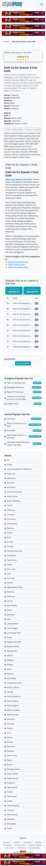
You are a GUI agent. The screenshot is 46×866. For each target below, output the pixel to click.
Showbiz (37, 129)
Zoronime (10, 848)
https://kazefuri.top (16, 264)
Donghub (7, 845)
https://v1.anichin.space (18, 267)
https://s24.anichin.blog (18, 262)
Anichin (17, 842)
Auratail (38, 842)
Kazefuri (23, 838)
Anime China (20, 845)
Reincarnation (18, 129)
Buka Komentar (23, 363)
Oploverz (22, 848)
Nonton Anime (35, 845)
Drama (7, 129)
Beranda (6, 41)
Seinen (28, 129)
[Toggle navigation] (41, 4)
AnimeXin (28, 842)
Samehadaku (34, 848)
